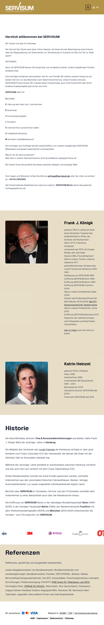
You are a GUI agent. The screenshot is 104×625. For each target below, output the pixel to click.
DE (94, 7)
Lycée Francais (47, 449)
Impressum (42, 618)
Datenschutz (56, 618)
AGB (32, 618)
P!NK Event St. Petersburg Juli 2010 (71, 582)
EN (97, 7)
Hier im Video (70, 330)
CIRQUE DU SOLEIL (34, 586)
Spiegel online (90, 305)
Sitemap (69, 618)
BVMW (63, 613)
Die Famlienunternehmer (86, 613)
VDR (70, 613)
